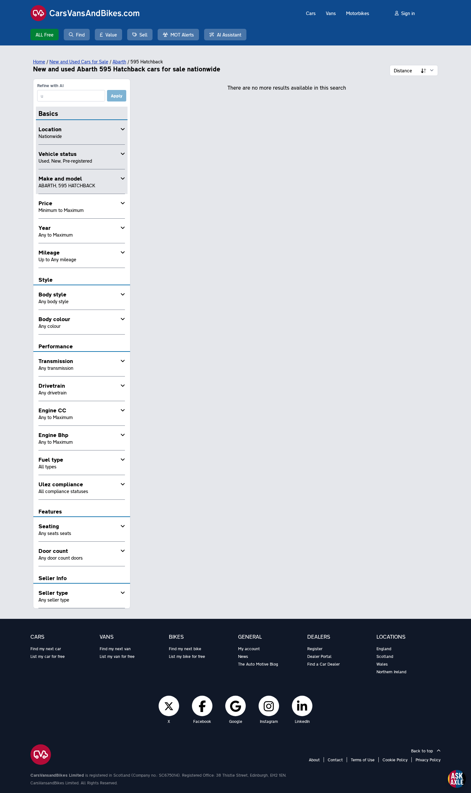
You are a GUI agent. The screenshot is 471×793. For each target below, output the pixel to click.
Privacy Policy (428, 760)
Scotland (384, 656)
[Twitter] (169, 705)
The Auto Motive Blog (258, 664)
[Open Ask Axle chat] (457, 779)
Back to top (422, 751)
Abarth (119, 61)
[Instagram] (269, 705)
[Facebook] (202, 705)
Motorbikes (357, 13)
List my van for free (117, 656)
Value (111, 34)
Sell (143, 34)
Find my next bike (185, 648)
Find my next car (45, 648)
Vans (331, 13)
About (314, 760)
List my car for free (47, 656)
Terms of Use (363, 760)
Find (80, 34)
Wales (382, 664)
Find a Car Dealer (323, 664)
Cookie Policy (395, 760)
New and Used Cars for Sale (78, 61)
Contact (335, 760)
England (383, 648)
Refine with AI (50, 85)
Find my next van (115, 648)
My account (249, 648)
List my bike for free (187, 656)
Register (314, 648)
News (243, 656)
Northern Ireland (391, 672)
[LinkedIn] (302, 705)
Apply (116, 96)
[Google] (235, 705)
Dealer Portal (319, 656)
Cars (311, 13)
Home (39, 61)
